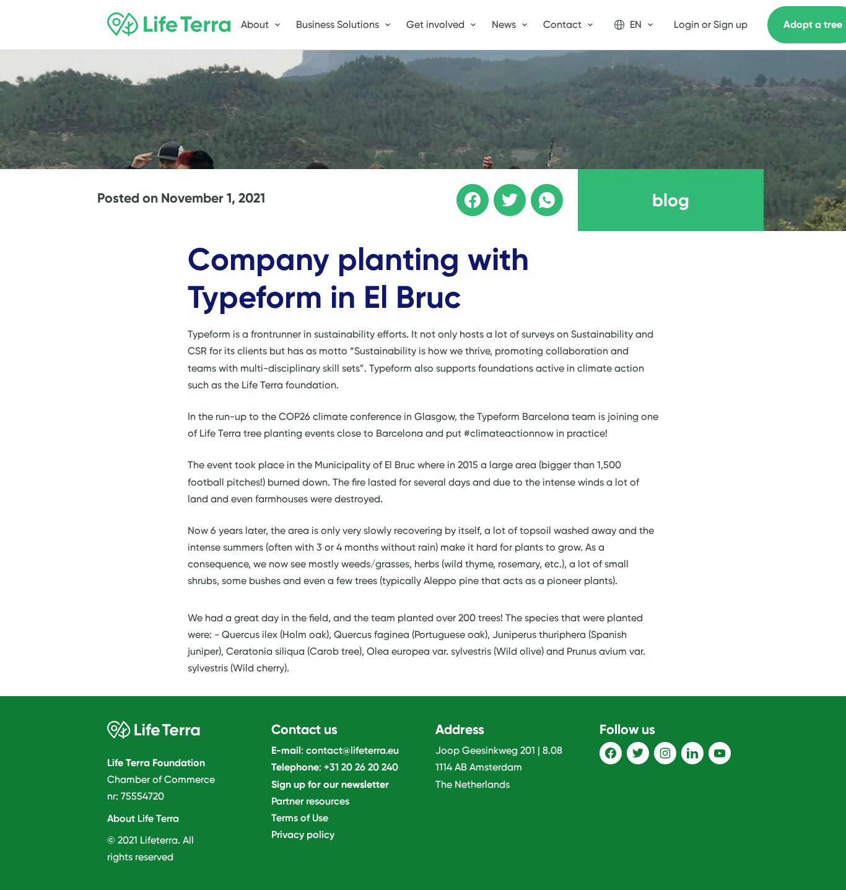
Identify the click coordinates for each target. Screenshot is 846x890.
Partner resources (310, 801)
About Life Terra (143, 818)
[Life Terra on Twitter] (638, 753)
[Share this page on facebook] (463, 191)
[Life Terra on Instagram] (665, 753)
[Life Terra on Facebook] (611, 753)
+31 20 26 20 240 (361, 767)
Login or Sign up (711, 24)
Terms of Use (299, 818)
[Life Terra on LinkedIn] (692, 753)
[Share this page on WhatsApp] (538, 191)
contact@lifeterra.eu (352, 750)
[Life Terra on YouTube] (720, 753)
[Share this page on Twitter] (501, 191)
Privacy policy (302, 834)
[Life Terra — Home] (169, 24)
